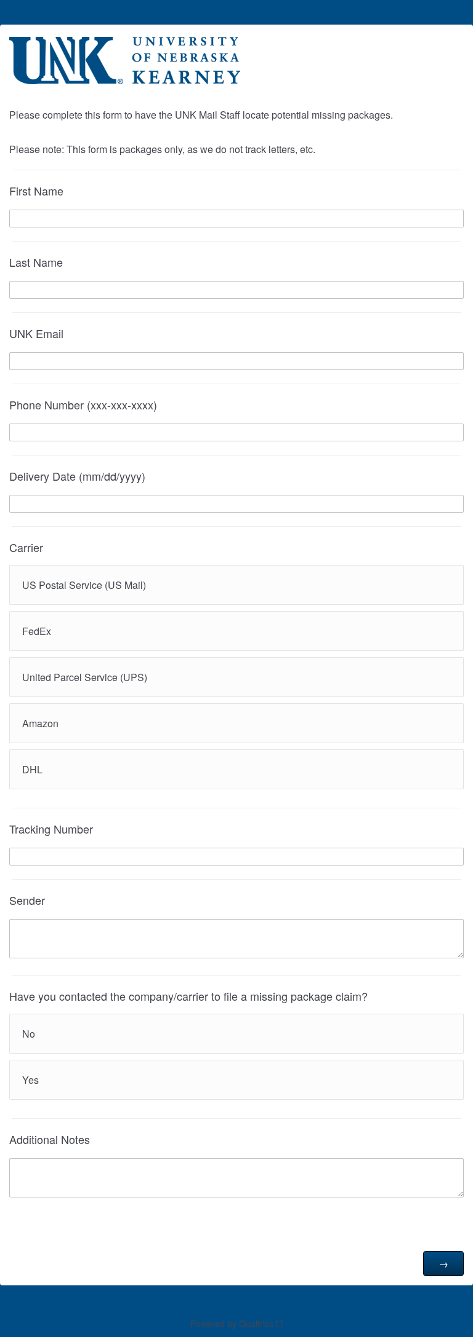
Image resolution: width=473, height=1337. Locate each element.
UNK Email (36, 333)
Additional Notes (49, 1139)
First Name (36, 191)
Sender (27, 900)
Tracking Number (51, 829)
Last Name (36, 262)
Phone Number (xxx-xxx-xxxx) (83, 404)
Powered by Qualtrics (231, 1323)
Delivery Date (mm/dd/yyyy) (77, 476)
